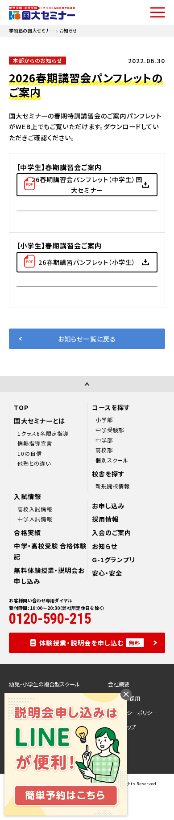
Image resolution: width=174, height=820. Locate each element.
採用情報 (105, 519)
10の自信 (29, 454)
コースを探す (111, 407)
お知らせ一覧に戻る (87, 338)
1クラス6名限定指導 (43, 434)
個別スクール (111, 460)
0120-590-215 (50, 619)
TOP (21, 407)
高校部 (104, 450)
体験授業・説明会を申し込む (90, 642)
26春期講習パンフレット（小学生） (87, 262)
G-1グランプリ (113, 559)
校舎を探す (108, 473)
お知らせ (104, 546)
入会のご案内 (111, 532)
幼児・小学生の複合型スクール (44, 684)
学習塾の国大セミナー (31, 30)
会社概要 (118, 684)
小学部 (104, 420)
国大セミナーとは (39, 420)
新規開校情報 (112, 486)
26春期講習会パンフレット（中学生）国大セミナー (87, 185)
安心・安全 (107, 572)
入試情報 (27, 496)
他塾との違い (33, 463)
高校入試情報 (34, 509)
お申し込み (108, 505)
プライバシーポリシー (132, 713)
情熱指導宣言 (34, 443)
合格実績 (27, 532)
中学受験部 (109, 430)
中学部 (104, 440)
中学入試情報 (34, 519)
